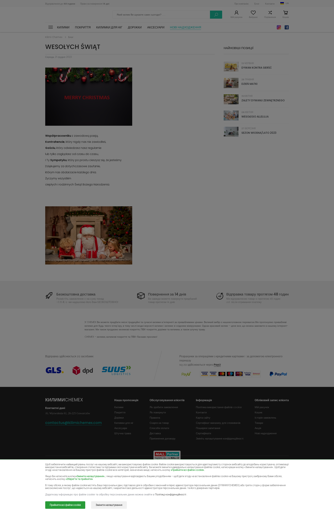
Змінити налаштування (109, 505)
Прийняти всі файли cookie (65, 505)
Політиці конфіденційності (171, 494)
